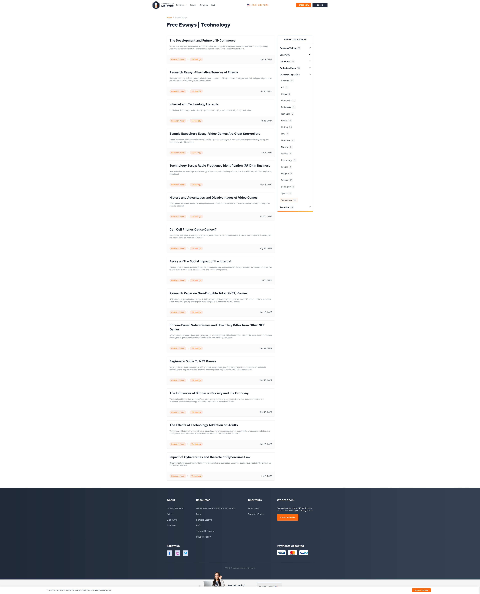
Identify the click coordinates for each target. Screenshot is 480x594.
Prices (193, 5)
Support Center (256, 514)
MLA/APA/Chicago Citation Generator (216, 508)
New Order (254, 508)
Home (169, 17)
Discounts (172, 519)
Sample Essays (181, 17)
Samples (204, 5)
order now (304, 5)
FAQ (213, 5)
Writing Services (175, 508)
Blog (198, 514)
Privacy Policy (203, 536)
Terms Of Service (205, 531)
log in (320, 5)
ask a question (287, 517)
